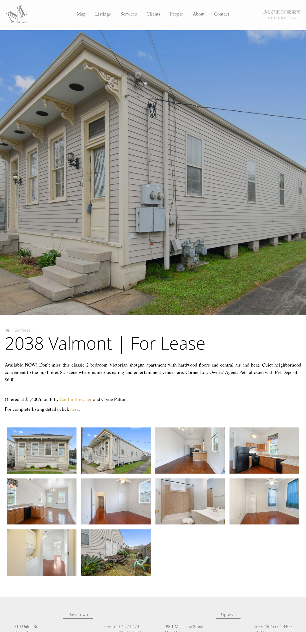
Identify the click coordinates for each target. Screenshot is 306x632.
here (74, 409)
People (176, 14)
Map (81, 14)
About (199, 14)
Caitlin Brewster (76, 399)
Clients (153, 14)
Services (128, 14)
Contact (221, 14)
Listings (103, 14)
